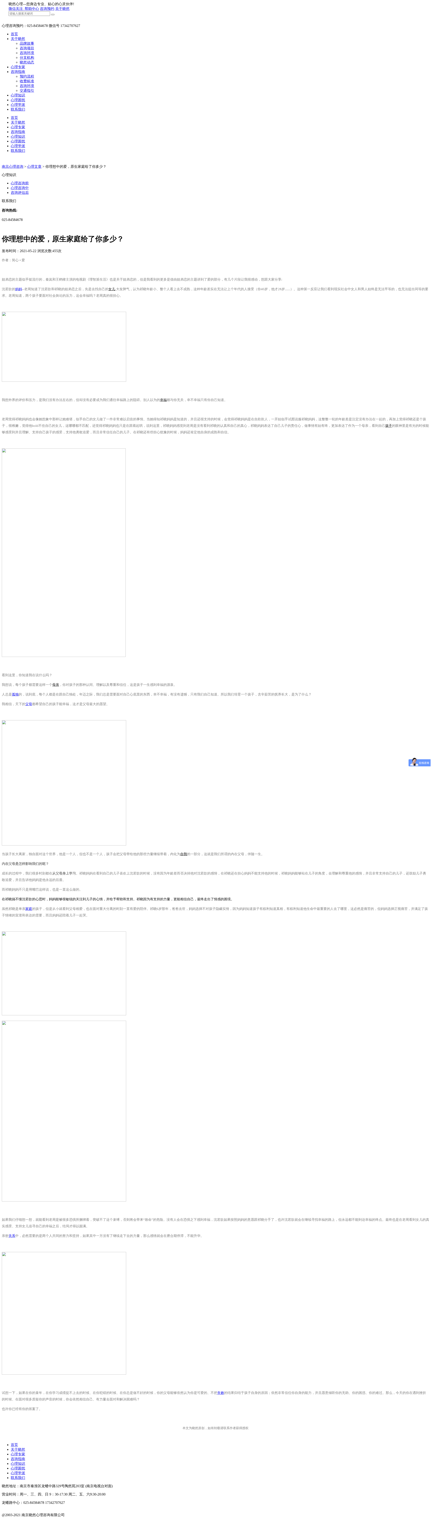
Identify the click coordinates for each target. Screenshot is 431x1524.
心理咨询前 (20, 183)
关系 (12, 1236)
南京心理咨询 (12, 166)
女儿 (111, 289)
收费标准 (27, 81)
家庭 (28, 909)
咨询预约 (47, 9)
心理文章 (34, 166)
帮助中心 (32, 9)
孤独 (15, 694)
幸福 (163, 400)
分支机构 (27, 57)
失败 (220, 1393)
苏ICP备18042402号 (17, 1520)
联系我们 (18, 109)
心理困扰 (18, 100)
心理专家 (18, 67)
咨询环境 (27, 53)
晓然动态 (27, 62)
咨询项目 (27, 48)
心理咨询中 (20, 188)
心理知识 (18, 95)
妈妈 (18, 289)
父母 (28, 704)
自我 (183, 854)
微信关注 (16, 9)
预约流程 (27, 76)
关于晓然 (62, 9)
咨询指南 (18, 72)
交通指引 (27, 90)
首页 (14, 34)
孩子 (388, 425)
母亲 (55, 685)
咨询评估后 (20, 192)
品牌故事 (27, 43)
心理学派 (18, 105)
